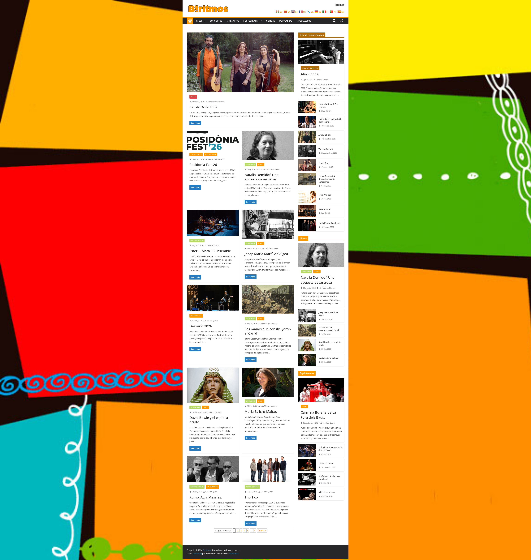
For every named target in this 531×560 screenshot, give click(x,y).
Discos (199, 20)
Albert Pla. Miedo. (326, 492)
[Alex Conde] (321, 52)
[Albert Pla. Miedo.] (307, 494)
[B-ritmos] (190, 21)
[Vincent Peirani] (307, 151)
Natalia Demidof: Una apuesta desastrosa (261, 176)
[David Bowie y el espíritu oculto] (213, 385)
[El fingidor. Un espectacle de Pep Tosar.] (307, 450)
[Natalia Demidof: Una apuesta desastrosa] (268, 145)
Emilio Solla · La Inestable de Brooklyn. (330, 120)
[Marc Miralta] (307, 211)
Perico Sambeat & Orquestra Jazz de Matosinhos (326, 179)
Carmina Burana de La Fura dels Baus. (318, 415)
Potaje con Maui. (326, 463)
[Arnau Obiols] (307, 137)
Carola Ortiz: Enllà (203, 107)
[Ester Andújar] (307, 197)
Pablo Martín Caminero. (329, 223)
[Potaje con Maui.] (307, 465)
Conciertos (216, 20)
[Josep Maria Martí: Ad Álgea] (268, 224)
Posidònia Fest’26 (203, 164)
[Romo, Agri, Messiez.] (213, 469)
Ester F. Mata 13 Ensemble (210, 251)
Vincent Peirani (325, 149)
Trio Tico (251, 497)
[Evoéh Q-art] (307, 165)
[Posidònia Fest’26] (213, 140)
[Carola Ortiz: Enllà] (240, 62)
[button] (203, 21)
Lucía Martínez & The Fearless (328, 105)
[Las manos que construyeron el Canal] (268, 299)
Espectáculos (303, 20)
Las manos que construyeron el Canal (268, 331)
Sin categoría (212, 487)
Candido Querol (213, 245)
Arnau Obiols (324, 135)
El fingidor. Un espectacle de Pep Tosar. (330, 448)
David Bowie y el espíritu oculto (208, 419)
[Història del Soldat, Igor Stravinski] (307, 479)
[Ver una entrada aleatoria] (341, 21)
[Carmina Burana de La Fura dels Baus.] (321, 390)
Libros (260, 164)
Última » (261, 530)
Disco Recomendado (310, 68)
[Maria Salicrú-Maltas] (268, 382)
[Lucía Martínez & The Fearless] (307, 107)
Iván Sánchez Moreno (216, 101)
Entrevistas (233, 20)
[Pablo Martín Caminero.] (307, 225)
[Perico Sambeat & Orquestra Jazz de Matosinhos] (307, 181)
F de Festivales (251, 20)
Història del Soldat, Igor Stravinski (329, 477)
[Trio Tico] (268, 469)
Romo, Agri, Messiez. (205, 497)
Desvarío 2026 (200, 326)
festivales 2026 (210, 154)
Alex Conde (310, 74)
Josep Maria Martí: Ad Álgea (266, 253)
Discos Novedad (197, 241)
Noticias (270, 20)
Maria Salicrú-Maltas (261, 411)
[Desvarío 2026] (213, 298)
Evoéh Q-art (323, 163)
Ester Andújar (324, 195)
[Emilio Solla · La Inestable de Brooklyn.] (307, 122)
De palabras (285, 20)
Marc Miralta (324, 209)
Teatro (304, 406)
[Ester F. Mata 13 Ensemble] (213, 223)
